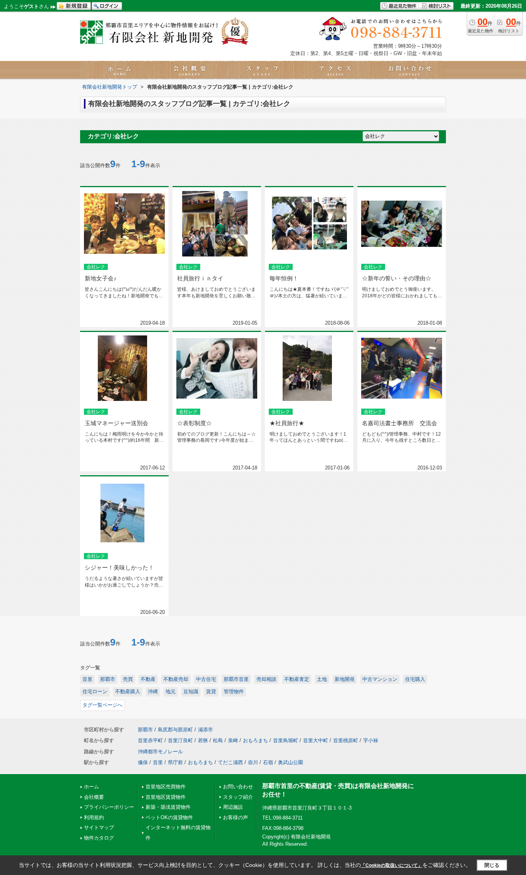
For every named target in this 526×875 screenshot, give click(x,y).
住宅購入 (415, 679)
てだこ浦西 (230, 762)
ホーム (91, 787)
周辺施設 (233, 807)
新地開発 (345, 679)
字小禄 (370, 740)
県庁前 (175, 762)
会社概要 (94, 797)
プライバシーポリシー (109, 807)
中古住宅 (206, 679)
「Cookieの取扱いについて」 (391, 865)
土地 (322, 679)
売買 (128, 679)
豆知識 (190, 691)
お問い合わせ (238, 787)
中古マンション (379, 679)
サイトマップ (99, 827)
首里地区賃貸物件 (166, 797)
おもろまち (255, 740)
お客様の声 (235, 817)
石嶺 (268, 762)
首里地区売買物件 (166, 787)
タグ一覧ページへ (102, 705)
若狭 (203, 740)
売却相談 (266, 679)
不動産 (148, 679)
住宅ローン (94, 691)
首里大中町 (315, 740)
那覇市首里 (236, 679)
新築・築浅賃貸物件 (168, 807)
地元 (171, 691)
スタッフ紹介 (238, 797)
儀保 (143, 762)
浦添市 (205, 730)
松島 (218, 740)
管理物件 (234, 691)
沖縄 (153, 691)
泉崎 (233, 740)
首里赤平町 (150, 740)
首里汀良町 (180, 740)
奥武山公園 (290, 762)
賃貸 (211, 691)
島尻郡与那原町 (175, 730)
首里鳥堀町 (285, 740)
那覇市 (107, 679)
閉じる (491, 865)
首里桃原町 (345, 740)
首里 (87, 679)
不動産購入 (127, 691)
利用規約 (94, 817)
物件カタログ (99, 838)
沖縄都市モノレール (160, 751)
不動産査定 (296, 679)
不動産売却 (175, 679)
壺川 (253, 762)
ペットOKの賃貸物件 (169, 817)
